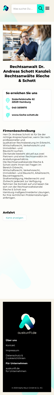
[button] (47, 8)
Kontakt (10, 345)
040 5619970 (19, 107)
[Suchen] (40, 8)
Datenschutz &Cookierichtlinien (15, 357)
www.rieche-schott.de (25, 114)
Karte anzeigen (14, 217)
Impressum (12, 350)
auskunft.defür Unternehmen (16, 370)
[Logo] (4, 8)
